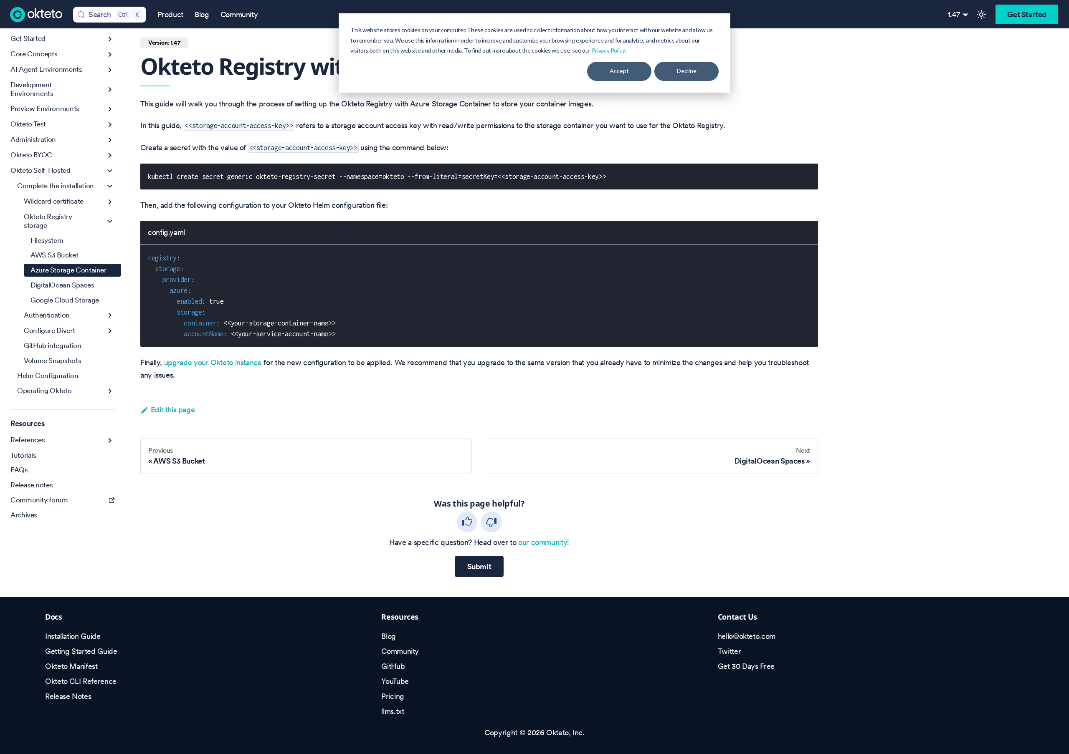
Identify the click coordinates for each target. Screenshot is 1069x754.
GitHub (393, 666)
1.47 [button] (954, 14)
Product (170, 14)
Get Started (1026, 14)
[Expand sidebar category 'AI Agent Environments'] (110, 70)
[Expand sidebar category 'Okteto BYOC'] (110, 155)
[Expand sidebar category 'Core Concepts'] (110, 54)
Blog (202, 14)
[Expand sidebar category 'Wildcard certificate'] (110, 202)
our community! (543, 542)
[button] (65, 186)
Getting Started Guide (81, 651)
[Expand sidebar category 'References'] (110, 440)
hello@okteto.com (746, 636)
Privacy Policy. (609, 50)
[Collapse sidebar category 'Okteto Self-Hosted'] (110, 171)
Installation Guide (73, 636)
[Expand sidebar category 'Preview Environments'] (110, 109)
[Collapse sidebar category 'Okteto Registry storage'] (110, 221)
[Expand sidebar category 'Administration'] (110, 140)
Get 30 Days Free (746, 666)
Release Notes (68, 696)
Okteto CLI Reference (81, 681)
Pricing (392, 696)
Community (239, 14)
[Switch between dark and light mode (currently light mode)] (981, 14)
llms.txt (392, 711)
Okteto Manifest (71, 666)
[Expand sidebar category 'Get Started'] (110, 39)
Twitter (729, 651)
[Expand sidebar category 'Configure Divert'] (110, 331)
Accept (619, 70)
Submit (479, 566)
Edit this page (173, 409)
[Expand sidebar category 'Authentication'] (110, 315)
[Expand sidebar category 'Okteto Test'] (110, 124)
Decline (687, 70)
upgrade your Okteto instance (213, 362)
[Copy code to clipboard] (806, 175)
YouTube (394, 681)
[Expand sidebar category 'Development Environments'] (110, 89)
